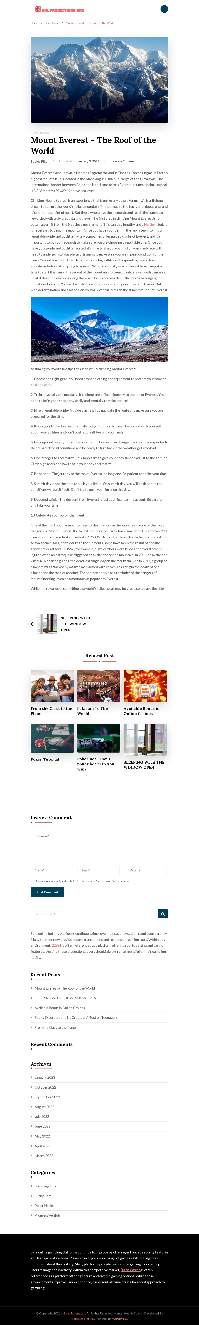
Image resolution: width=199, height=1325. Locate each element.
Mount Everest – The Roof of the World (65, 988)
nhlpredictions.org (73, 1313)
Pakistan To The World (92, 711)
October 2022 (45, 1087)
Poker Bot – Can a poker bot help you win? (95, 763)
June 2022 (42, 1126)
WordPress (119, 1318)
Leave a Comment (124, 161)
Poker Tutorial (45, 759)
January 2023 (45, 1077)
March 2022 (44, 1155)
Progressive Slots (48, 1215)
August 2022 (44, 1107)
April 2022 (42, 1146)
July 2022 (42, 1116)
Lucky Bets (43, 1196)
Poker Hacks (40, 132)
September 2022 (47, 1097)
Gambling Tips (45, 1186)
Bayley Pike (39, 161)
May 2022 (42, 1136)
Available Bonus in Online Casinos (142, 711)
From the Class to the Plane (51, 711)
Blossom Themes (82, 1318)
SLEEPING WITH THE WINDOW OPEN (144, 765)
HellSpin (150, 224)
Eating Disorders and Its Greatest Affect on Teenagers (76, 1017)
